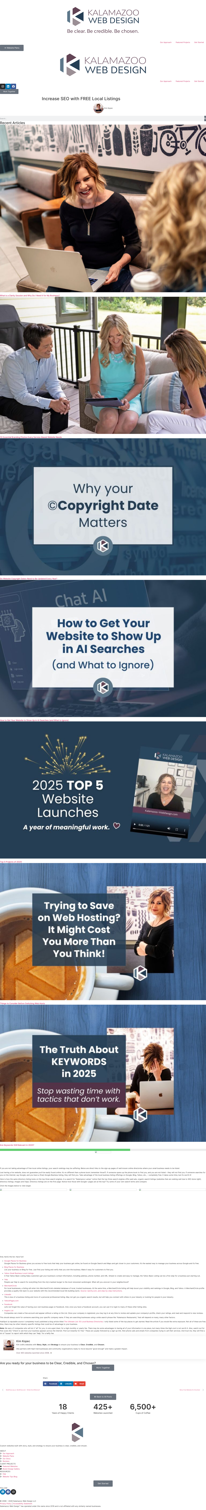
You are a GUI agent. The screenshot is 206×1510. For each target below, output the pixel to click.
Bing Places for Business (14, 1267)
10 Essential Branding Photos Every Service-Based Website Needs (31, 437)
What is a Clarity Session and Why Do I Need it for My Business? (30, 295)
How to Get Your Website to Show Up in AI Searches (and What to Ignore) (34, 720)
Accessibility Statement (22, 1504)
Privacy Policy (5, 1504)
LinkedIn (7, 1294)
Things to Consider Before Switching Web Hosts (22, 1003)
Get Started (199, 42)
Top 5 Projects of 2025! (11, 862)
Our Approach (165, 42)
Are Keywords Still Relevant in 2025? (17, 1145)
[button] (51, 1383)
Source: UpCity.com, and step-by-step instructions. (101, 1291)
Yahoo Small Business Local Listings (19, 1273)
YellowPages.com (11, 1301)
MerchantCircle (10, 1286)
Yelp (6, 1279)
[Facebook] (13, 86)
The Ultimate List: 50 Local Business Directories (83, 1321)
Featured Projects (183, 42)
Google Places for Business (15, 1261)
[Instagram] (2, 86)
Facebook (8, 1304)
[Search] (205, 118)
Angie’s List (8, 1310)
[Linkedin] (8, 86)
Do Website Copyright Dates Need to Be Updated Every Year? (28, 579)
